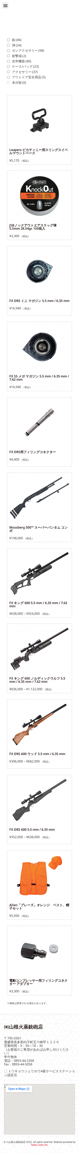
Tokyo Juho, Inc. (39, 1145)
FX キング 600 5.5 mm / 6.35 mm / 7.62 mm (38, 604)
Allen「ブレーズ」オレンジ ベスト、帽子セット (39, 906)
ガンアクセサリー (28, 50)
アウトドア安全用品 (29, 77)
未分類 (19, 82)
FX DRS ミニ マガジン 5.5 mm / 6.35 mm (39, 300)
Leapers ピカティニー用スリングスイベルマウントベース (38, 151)
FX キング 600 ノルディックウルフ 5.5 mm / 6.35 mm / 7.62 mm (37, 680)
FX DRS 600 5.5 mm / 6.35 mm (32, 829)
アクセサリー (25, 72)
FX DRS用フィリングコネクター (32, 452)
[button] (5, 5)
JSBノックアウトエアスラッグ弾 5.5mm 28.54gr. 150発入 (34, 227)
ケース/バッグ (25, 66)
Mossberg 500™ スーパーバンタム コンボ (38, 529)
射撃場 (19, 56)
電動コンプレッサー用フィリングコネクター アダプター (38, 982)
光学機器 (21, 61)
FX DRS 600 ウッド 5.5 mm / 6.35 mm (37, 754)
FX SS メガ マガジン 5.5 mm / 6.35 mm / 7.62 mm (39, 378)
